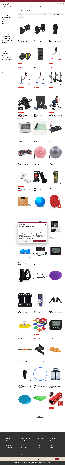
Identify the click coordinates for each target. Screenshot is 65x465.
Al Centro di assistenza (11, 459)
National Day (22, 454)
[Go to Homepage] (5, 4)
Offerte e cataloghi (23, 436)
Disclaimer (40, 462)
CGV (22, 462)
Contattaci (15, 462)
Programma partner (9, 447)
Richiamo (38, 447)
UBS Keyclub (22, 445)
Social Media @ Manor (24, 447)
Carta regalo (39, 436)
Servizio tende (39, 440)
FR (52, 459)
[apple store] (39, 459)
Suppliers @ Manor (9, 445)
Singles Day (22, 449)
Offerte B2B (39, 445)
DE (48, 459)
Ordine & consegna (9, 436)
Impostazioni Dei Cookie (34, 462)
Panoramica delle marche (46, 462)
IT (50, 4)
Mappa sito (19, 462)
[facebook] (24, 459)
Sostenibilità (52, 449)
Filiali (50, 440)
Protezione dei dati (27, 462)
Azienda (51, 436)
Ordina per (20, 14)
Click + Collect (8, 440)
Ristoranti (51, 447)
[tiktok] (28, 459)
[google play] (41, 459)
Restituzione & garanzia (9, 438)
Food (51, 445)
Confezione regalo (40, 438)
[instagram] (21, 459)
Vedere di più (40, 416)
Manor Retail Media (9, 449)
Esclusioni (38, 449)
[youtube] (26, 459)
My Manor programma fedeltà (25, 438)
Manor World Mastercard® (25, 440)
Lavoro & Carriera (52, 438)
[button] (2, 7)
